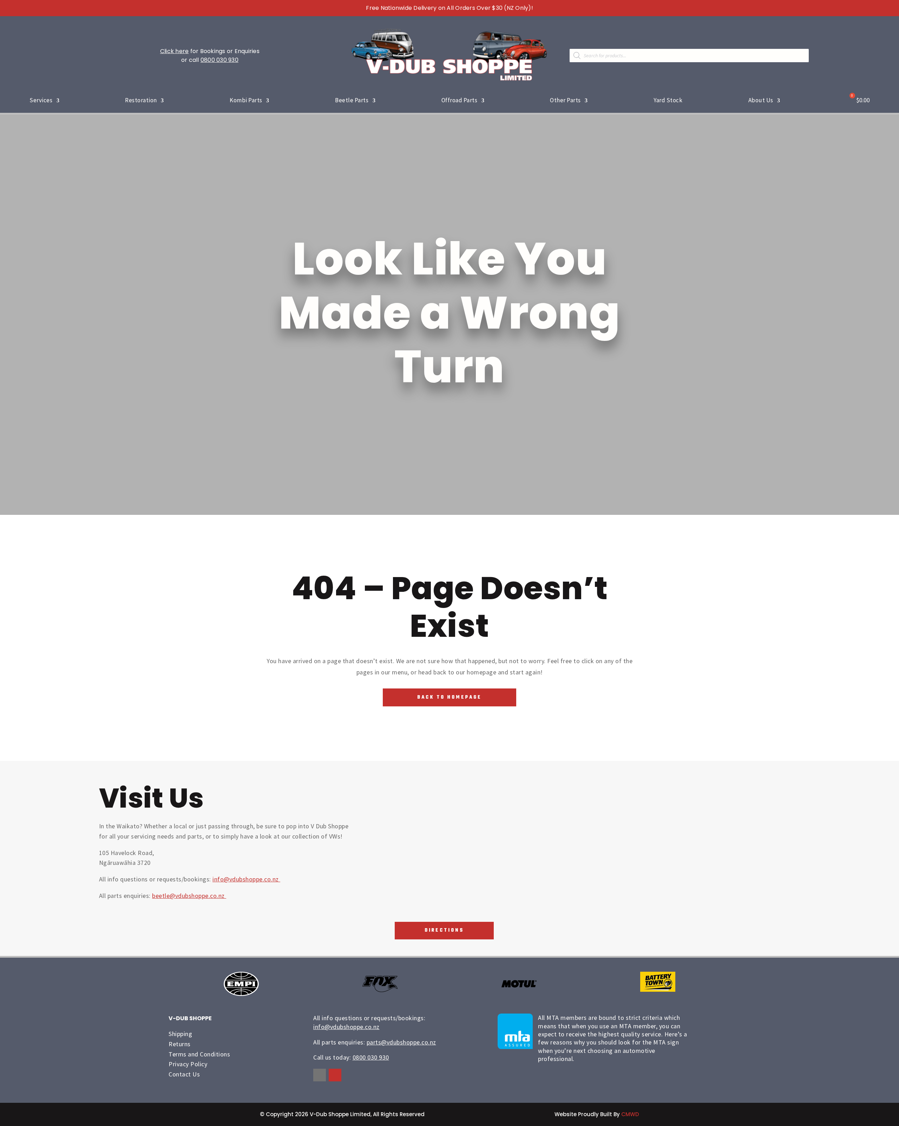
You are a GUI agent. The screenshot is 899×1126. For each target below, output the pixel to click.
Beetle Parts (351, 100)
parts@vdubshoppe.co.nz (401, 1042)
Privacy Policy (188, 1064)
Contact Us (184, 1074)
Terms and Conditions (199, 1054)
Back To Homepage (449, 697)
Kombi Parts (246, 100)
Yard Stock (668, 100)
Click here (174, 51)
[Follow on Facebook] (319, 1075)
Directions (444, 930)
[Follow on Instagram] (335, 1075)
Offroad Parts (459, 100)
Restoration (141, 100)
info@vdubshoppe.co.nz (246, 879)
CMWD (630, 1114)
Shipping (180, 1034)
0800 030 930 (219, 60)
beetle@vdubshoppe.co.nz (189, 896)
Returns (180, 1044)
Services (40, 100)
